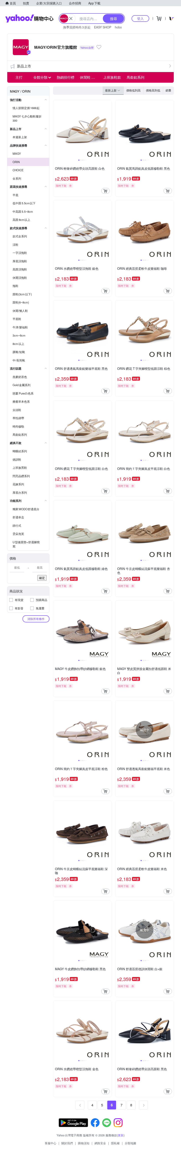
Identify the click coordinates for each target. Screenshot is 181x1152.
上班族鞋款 (112, 77)
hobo (118, 27)
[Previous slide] (56, 129)
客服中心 (50, 1143)
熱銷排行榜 (65, 77)
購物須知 (83, 1143)
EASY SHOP (102, 27)
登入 (140, 18)
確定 (42, 578)
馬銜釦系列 (135, 77)
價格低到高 (133, 90)
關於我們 (67, 1143)
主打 (19, 77)
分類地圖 (130, 1143)
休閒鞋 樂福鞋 (90, 77)
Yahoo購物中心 (29, 18)
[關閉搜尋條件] (71, 18)
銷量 (168, 90)
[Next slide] (108, 129)
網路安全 (100, 1143)
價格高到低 (153, 90)
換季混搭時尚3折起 (76, 27)
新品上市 (24, 66)
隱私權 (115, 1143)
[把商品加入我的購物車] (105, 191)
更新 (121, 1135)
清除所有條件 (36, 619)
